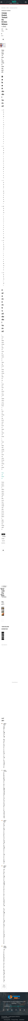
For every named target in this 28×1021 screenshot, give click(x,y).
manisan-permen (13, 8)
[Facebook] (3, 1010)
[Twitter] (24, 1010)
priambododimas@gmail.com (17, 1006)
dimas (4, 26)
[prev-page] (3, 619)
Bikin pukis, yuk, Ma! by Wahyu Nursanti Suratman (4, 747)
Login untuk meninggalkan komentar (3, 636)
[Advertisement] (14, 571)
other (7, 8)
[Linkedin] (11, 1010)
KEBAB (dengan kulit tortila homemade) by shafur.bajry (4, 795)
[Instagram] (7, 1010)
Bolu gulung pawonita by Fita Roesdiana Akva (2, 586)
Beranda (3, 8)
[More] (3, 39)
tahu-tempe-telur (5, 947)
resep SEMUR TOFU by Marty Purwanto (4, 965)
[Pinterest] (16, 1010)
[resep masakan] (14, 2)
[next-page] (3, 621)
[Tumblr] (20, 1010)
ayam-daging (4, 542)
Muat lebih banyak (4, 986)
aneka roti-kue (4, 557)
